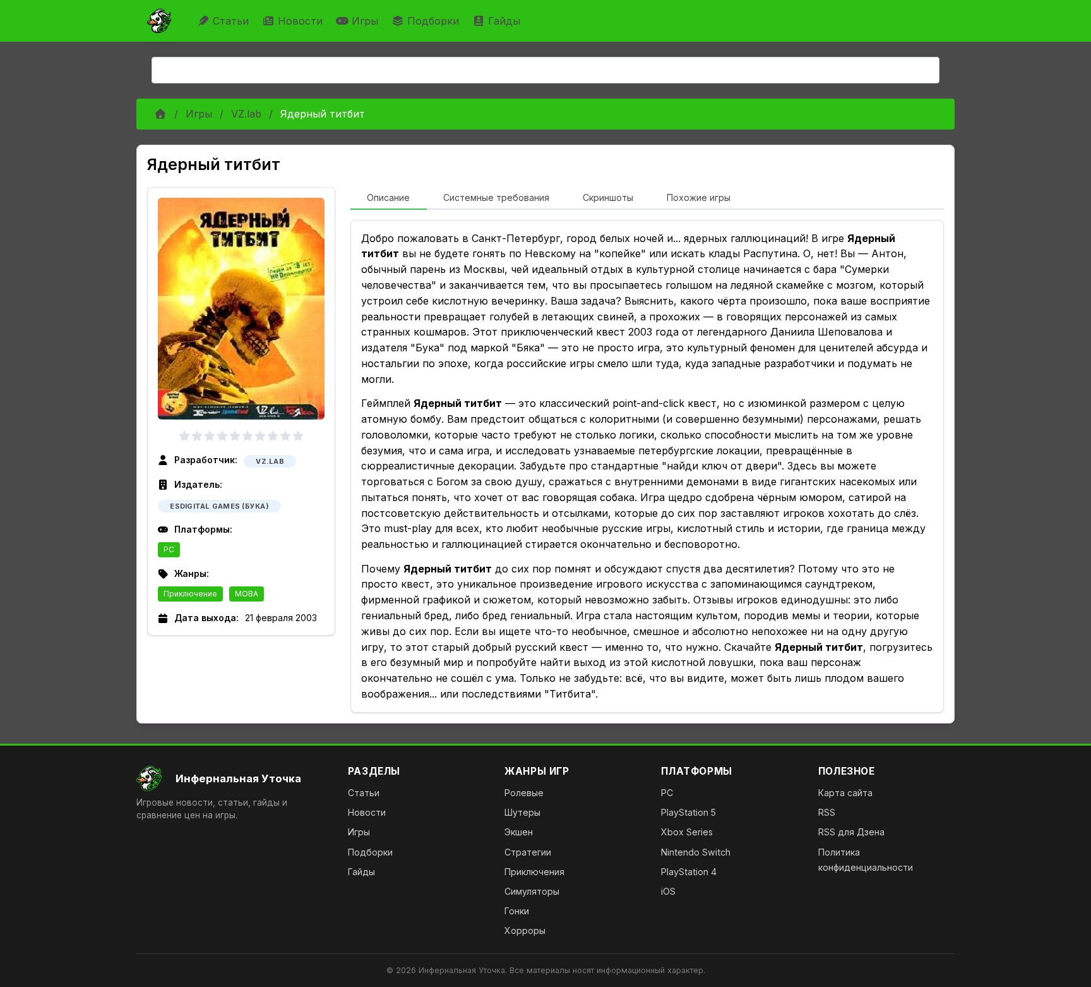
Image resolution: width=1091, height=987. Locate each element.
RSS (826, 812)
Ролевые (524, 792)
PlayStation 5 (688, 812)
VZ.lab (246, 113)
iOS (668, 891)
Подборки (433, 21)
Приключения (534, 871)
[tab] (388, 198)
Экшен (518, 832)
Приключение (190, 593)
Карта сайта (845, 792)
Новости (300, 21)
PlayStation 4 (689, 871)
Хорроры (525, 930)
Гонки (516, 910)
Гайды (504, 21)
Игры (365, 21)
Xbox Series (687, 832)
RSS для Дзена (851, 832)
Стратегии (527, 852)
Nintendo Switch (695, 852)
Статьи (231, 21)
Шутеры (522, 812)
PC (169, 549)
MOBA (246, 593)
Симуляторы (531, 891)
